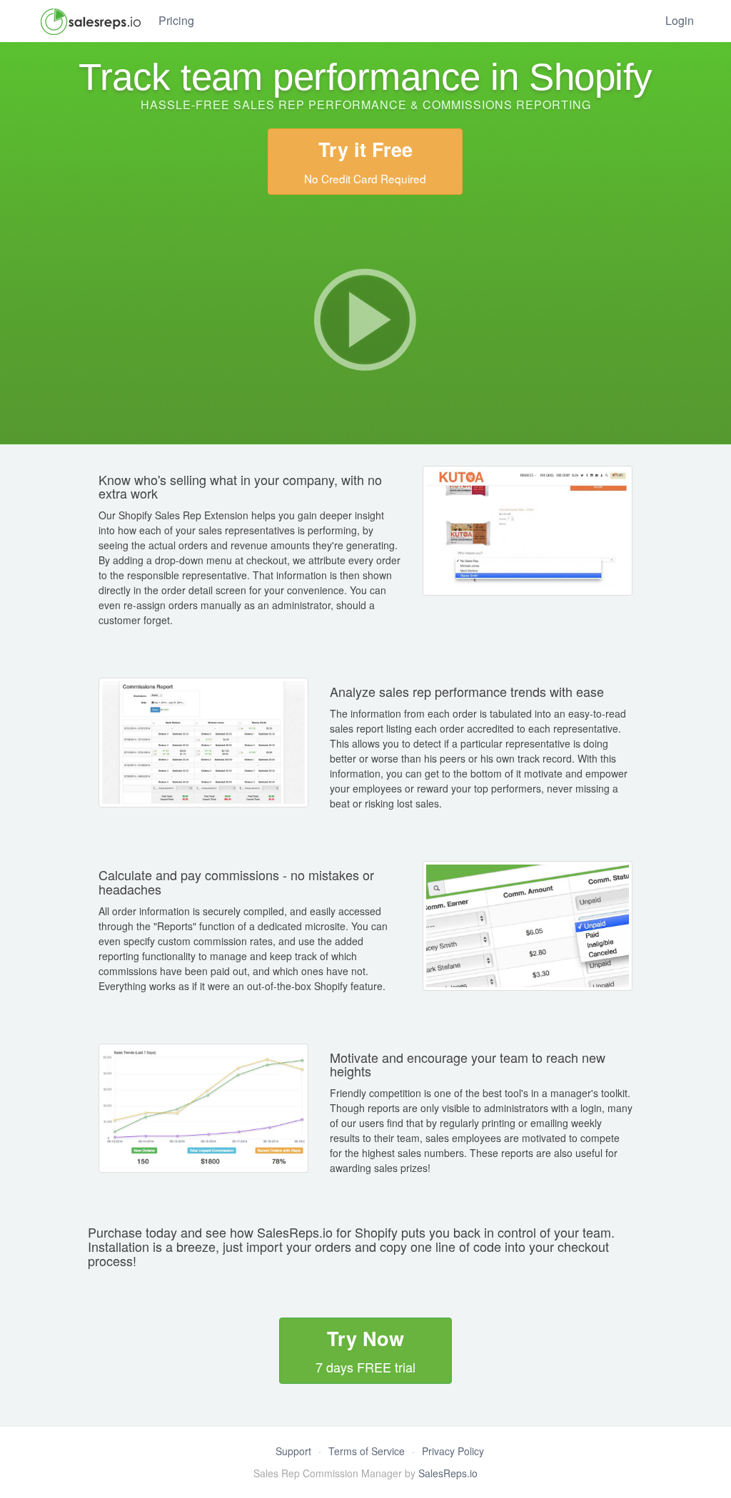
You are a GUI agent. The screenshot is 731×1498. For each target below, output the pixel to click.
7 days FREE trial (365, 1350)
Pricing (176, 20)
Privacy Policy (453, 1451)
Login (679, 20)
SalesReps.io (448, 1473)
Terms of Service (366, 1451)
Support (293, 1451)
